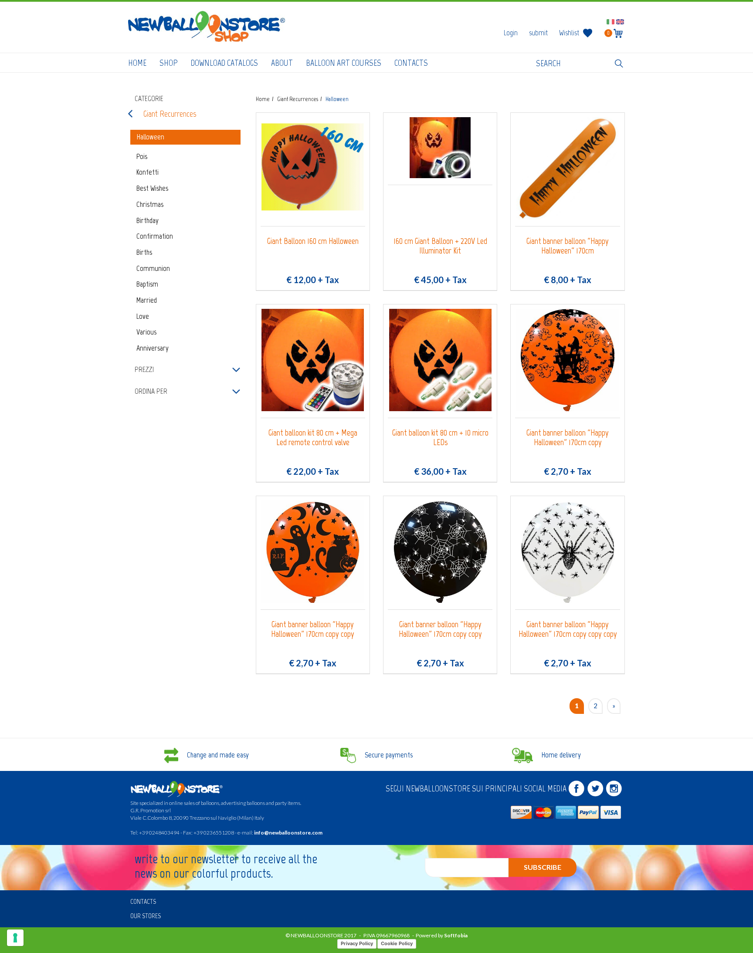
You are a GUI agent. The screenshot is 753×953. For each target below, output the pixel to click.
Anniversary (152, 348)
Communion (153, 268)
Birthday (147, 220)
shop (168, 62)
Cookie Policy (397, 943)
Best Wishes (152, 188)
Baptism (147, 284)
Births (144, 252)
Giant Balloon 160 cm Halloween (313, 241)
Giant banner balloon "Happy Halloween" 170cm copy (567, 437)
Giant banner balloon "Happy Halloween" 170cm (567, 246)
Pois (141, 156)
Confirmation (154, 236)
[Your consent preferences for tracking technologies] (15, 937)
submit (538, 32)
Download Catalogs (224, 62)
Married (146, 300)
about (282, 62)
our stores (145, 916)
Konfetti (147, 172)
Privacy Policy (357, 943)
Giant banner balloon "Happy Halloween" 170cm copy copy (312, 629)
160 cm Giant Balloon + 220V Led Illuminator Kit (440, 246)
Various (146, 332)
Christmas (149, 204)
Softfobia (456, 935)
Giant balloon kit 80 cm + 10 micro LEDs (440, 437)
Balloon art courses (343, 62)
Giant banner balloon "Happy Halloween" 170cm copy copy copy (568, 629)
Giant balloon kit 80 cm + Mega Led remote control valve (312, 437)
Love (142, 316)
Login (511, 32)
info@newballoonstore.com (288, 832)
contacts (411, 62)
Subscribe (542, 867)
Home (137, 62)
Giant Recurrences (169, 113)
